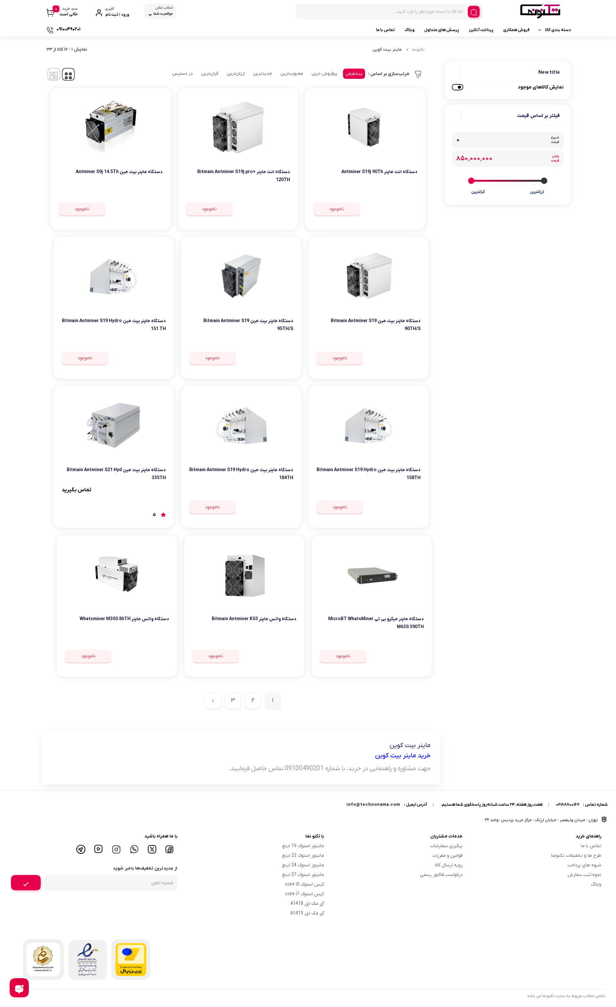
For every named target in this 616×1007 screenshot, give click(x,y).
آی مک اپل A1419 (307, 913)
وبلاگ (410, 30)
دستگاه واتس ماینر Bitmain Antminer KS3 (254, 619)
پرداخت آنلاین (481, 30)
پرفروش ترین (324, 74)
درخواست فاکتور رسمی (441, 875)
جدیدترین (262, 74)
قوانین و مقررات (447, 856)
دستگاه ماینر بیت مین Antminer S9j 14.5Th (119, 172)
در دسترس (182, 74)
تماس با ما (385, 30)
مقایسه (403, 192)
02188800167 (567, 804)
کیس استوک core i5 (304, 884)
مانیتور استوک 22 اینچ (303, 856)
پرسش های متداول (441, 30)
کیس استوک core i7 (304, 894)
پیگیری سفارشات (446, 846)
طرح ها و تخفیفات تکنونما (576, 856)
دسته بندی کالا (558, 30)
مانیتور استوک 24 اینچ (303, 865)
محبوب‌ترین (291, 74)
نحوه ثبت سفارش (584, 875)
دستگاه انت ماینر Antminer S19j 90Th (379, 172)
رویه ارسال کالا (449, 865)
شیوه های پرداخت (584, 865)
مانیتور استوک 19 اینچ (303, 846)
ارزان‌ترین (236, 74)
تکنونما (418, 49)
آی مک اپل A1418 (307, 904)
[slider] (544, 181)
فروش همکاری (516, 30)
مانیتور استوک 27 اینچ (303, 875)
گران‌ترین (209, 74)
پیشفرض (354, 74)
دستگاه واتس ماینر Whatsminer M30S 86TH (124, 619)
